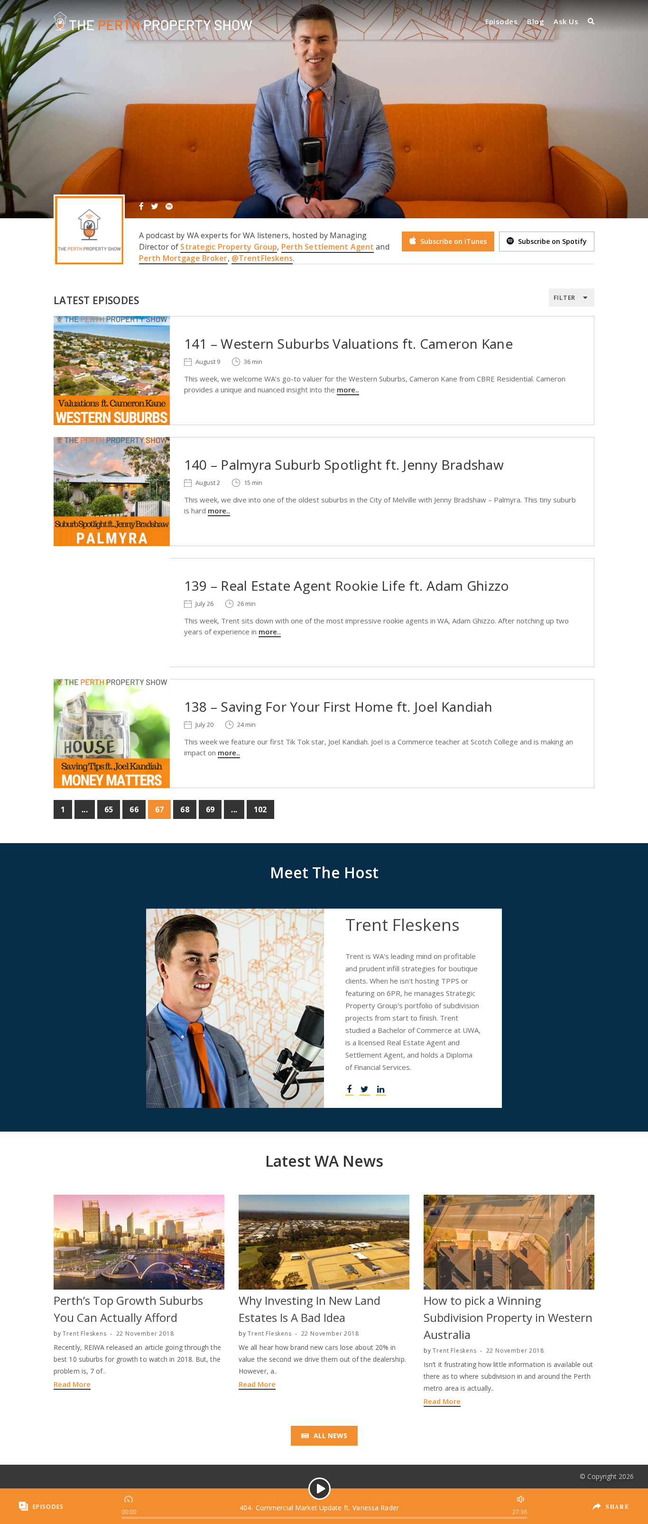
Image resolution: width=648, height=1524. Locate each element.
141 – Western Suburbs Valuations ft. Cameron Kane (348, 344)
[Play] (319, 1488)
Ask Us (566, 21)
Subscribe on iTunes (452, 241)
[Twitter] (154, 206)
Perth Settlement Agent (327, 247)
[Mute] (519, 1497)
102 (260, 809)
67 (159, 809)
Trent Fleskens (84, 1333)
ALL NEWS (329, 1435)
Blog (535, 21)
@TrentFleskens (262, 258)
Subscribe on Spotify (551, 241)
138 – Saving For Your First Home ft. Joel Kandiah (338, 706)
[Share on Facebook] (610, 1499)
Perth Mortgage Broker (183, 258)
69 (210, 809)
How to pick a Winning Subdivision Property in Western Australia (508, 1317)
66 (134, 809)
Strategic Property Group (228, 247)
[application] (319, 1506)
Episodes (501, 21)
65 (108, 809)
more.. (348, 389)
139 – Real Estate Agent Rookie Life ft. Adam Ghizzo (346, 585)
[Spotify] (169, 206)
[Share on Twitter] (611, 1513)
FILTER (564, 297)
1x (129, 1497)
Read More (72, 1384)
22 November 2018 (145, 1333)
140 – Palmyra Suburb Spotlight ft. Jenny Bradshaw (344, 464)
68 (184, 809)
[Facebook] (141, 206)
